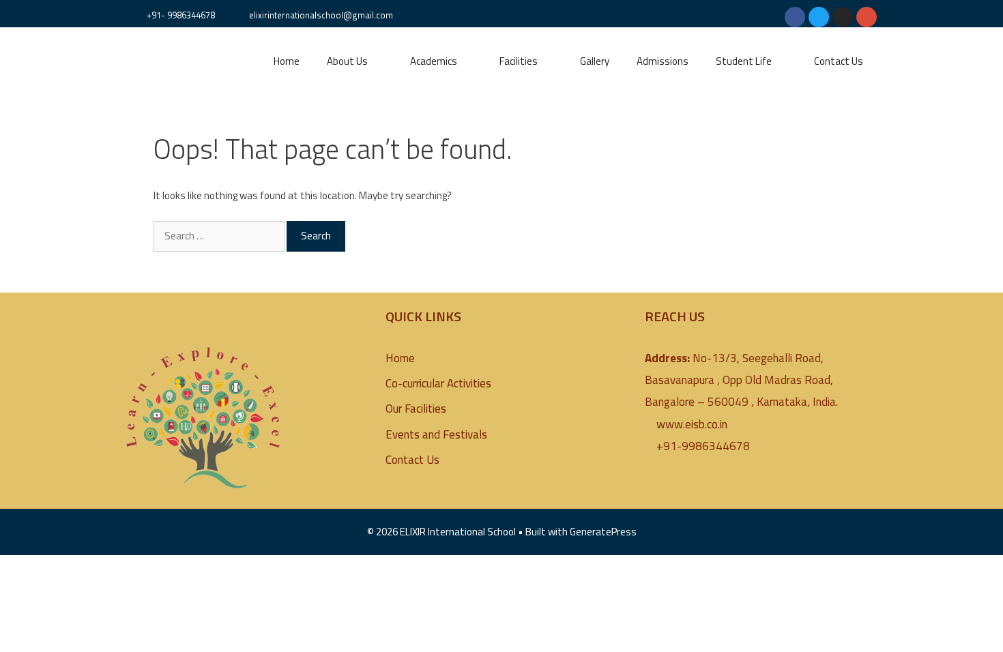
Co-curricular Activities (438, 383)
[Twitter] (819, 17)
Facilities (518, 61)
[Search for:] (220, 235)
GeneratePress (603, 531)
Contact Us (838, 61)
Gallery (594, 61)
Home (287, 61)
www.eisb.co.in (691, 424)
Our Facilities (416, 408)
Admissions (662, 61)
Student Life (744, 61)
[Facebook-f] (795, 17)
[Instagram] (842, 17)
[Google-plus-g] (866, 17)
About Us (347, 61)
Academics (433, 61)
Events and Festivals (436, 434)
